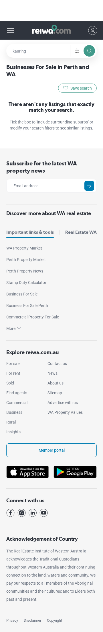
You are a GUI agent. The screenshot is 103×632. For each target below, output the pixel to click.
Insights (13, 432)
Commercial (16, 402)
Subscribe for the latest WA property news (41, 167)
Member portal (52, 450)
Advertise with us (62, 402)
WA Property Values (65, 412)
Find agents (16, 393)
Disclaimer (32, 620)
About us (55, 383)
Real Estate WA (81, 232)
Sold (10, 383)
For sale (13, 363)
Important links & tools (30, 232)
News (52, 373)
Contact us (57, 363)
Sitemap (54, 393)
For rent (13, 373)
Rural (11, 422)
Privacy (12, 620)
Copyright (54, 620)
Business (14, 412)
